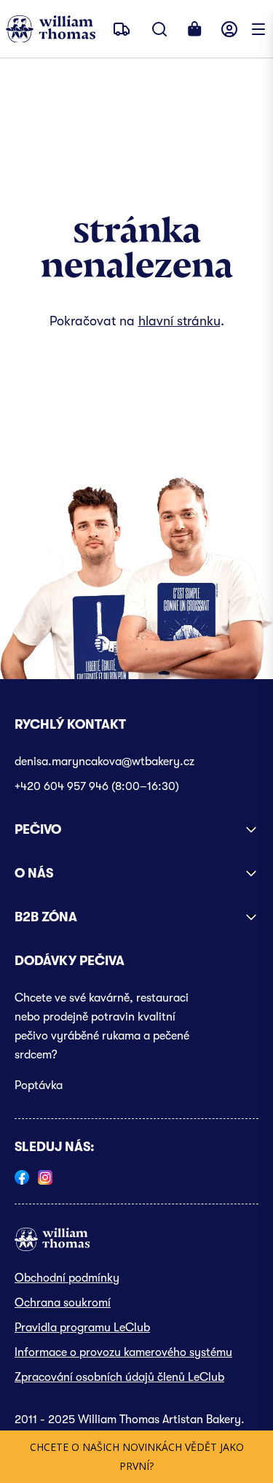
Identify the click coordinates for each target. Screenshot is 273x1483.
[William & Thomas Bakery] (50, 29)
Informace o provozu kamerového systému (123, 1352)
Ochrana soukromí (63, 1302)
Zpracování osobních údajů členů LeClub (119, 1377)
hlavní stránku (179, 321)
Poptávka (39, 1085)
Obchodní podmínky (67, 1278)
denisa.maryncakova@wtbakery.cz (104, 761)
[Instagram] (45, 1177)
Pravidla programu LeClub (82, 1327)
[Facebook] (22, 1177)
